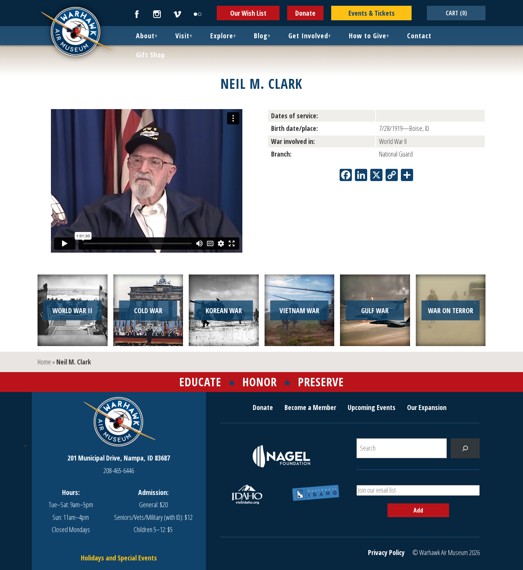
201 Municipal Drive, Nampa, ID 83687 (118, 457)
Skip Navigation (10, 1)
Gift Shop (150, 54)
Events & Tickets (371, 13)
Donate (305, 13)
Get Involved (308, 35)
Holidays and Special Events (119, 557)
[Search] (465, 448)
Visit (182, 35)
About (145, 35)
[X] (376, 176)
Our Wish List (248, 13)
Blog (261, 35)
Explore (221, 35)
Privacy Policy (386, 552)
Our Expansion (426, 407)
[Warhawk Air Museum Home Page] (76, 55)
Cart (456, 13)
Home (44, 361)
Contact (419, 35)
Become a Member (310, 407)
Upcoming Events (372, 407)
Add (418, 510)
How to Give (367, 35)
